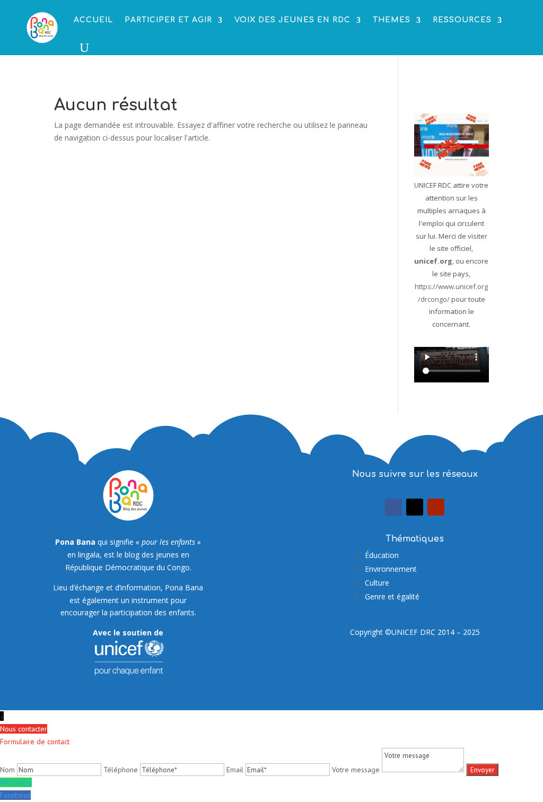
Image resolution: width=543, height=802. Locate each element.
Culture (377, 583)
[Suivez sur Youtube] (435, 507)
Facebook (15, 795)
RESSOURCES (462, 20)
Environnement (391, 569)
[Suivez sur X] (414, 507)
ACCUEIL (93, 20)
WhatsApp (16, 782)
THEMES (391, 20)
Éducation (382, 555)
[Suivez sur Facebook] (393, 507)
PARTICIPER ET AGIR (168, 20)
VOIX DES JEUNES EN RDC (292, 20)
